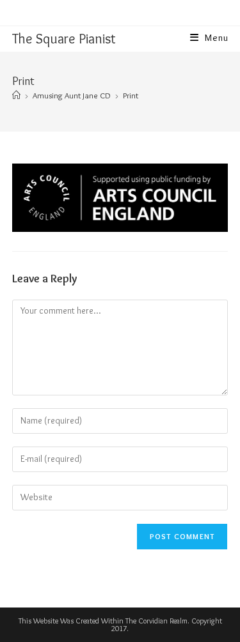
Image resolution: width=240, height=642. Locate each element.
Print (130, 95)
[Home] (16, 95)
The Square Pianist (64, 38)
